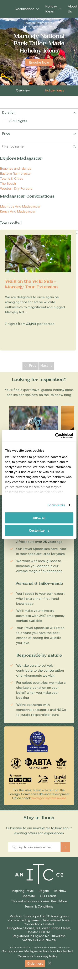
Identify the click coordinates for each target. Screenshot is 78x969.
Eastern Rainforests (38, 23)
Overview (23, 91)
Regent (43, 891)
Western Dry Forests (16, 189)
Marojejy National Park (39, 27)
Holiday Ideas (54, 91)
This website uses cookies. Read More (39, 901)
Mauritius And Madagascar (20, 206)
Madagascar (44, 19)
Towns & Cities (11, 179)
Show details (56, 505)
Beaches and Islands (15, 169)
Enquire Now (39, 62)
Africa (27, 19)
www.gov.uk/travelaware (48, 798)
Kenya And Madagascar (18, 211)
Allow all (39, 518)
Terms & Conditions (39, 907)
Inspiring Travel (22, 891)
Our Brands (48, 896)
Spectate (28, 896)
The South (8, 184)
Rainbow (60, 891)
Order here (35, 964)
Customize (37, 530)
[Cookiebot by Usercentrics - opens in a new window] (55, 435)
